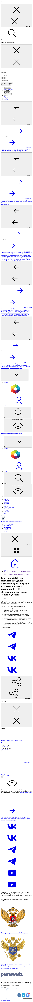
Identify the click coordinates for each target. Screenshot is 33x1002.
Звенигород (7, 503)
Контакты (6, 99)
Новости (6, 98)
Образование (7, 90)
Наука (5, 95)
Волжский (6, 502)
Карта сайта (15, 968)
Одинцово (6, 510)
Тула (5, 513)
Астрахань (6, 500)
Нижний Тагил (8, 508)
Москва (6, 499)
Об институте (7, 87)
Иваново (6, 504)
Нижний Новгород (9, 507)
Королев (6, 506)
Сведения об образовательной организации (12, 966)
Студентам (6, 92)
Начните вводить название (22, 39)
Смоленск (6, 511)
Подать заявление (8, 89)
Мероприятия (7, 97)
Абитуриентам (7, 93)
